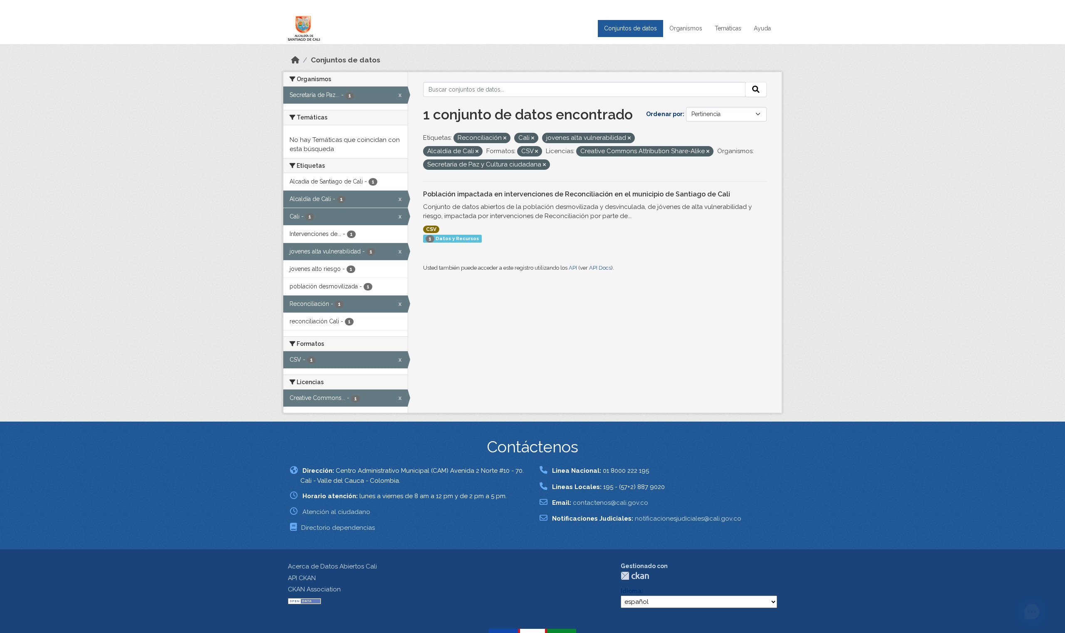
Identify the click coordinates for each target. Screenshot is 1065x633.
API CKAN (302, 578)
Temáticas (728, 28)
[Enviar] (756, 89)
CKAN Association (314, 589)
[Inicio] (295, 60)
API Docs (600, 268)
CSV (431, 229)
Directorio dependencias (338, 527)
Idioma (631, 591)
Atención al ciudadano (336, 512)
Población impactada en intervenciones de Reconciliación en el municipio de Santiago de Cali (576, 194)
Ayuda (762, 28)
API (573, 268)
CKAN (635, 575)
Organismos (685, 28)
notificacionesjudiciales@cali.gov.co (688, 518)
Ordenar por (664, 114)
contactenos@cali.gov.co (610, 502)
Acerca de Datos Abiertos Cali (332, 566)
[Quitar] (504, 138)
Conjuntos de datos (630, 28)
